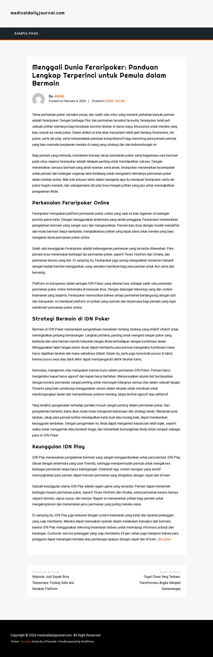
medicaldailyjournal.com (38, 12)
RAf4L (59, 96)
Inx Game (26, 641)
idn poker (164, 539)
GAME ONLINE (115, 101)
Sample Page (26, 33)
